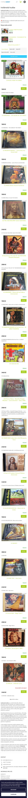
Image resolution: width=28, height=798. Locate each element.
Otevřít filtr (14, 56)
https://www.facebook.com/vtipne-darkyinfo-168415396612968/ (15, 767)
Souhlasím (13, 794)
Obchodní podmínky (5, 778)
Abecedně (12, 52)
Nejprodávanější (5, 52)
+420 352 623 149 (6, 764)
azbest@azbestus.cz (7, 760)
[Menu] (24, 1)
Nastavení (13, 789)
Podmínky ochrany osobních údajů (8, 780)
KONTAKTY (3, 774)
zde (19, 786)
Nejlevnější (12, 49)
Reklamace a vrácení (5, 776)
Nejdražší (18, 49)
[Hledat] (16, 1)
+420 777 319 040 (6, 762)
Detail (23, 88)
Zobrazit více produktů (13, 44)
